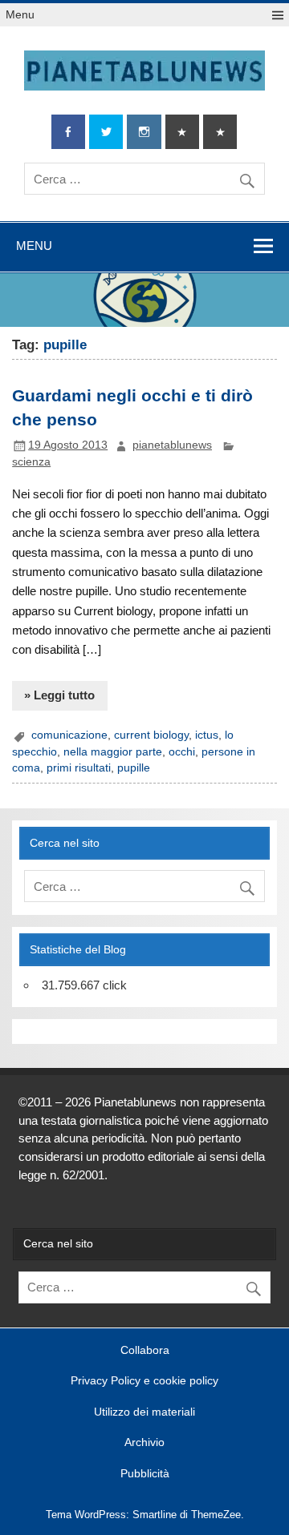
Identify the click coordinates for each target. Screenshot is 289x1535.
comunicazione (69, 735)
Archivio (144, 1442)
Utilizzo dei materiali (144, 1412)
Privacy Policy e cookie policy (144, 1381)
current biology (151, 735)
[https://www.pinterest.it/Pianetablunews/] (182, 132)
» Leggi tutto (59, 695)
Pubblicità (144, 1474)
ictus (206, 735)
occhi (182, 752)
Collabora (144, 1350)
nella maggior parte (112, 752)
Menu (20, 15)
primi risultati (79, 768)
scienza (31, 462)
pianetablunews (172, 445)
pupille (133, 768)
